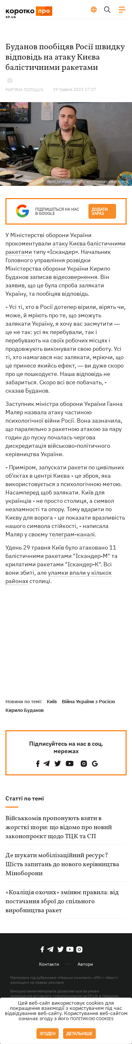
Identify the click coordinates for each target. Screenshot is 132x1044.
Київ (52, 701)
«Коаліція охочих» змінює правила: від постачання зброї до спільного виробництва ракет (62, 901)
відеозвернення (75, 277)
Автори (85, 964)
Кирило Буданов (24, 710)
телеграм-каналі (72, 534)
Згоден (47, 1033)
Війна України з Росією (88, 701)
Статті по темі (24, 798)
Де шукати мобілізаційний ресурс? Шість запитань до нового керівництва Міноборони (62, 864)
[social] (37, 763)
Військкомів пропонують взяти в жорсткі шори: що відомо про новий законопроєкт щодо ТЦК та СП (58, 827)
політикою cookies (92, 1019)
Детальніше (79, 1033)
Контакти (49, 964)
